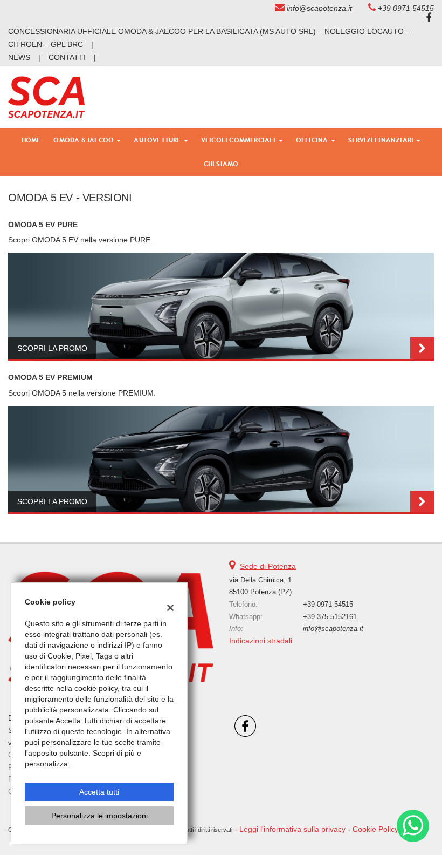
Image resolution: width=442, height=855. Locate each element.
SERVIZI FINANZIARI (382, 140)
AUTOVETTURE (158, 140)
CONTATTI (67, 57)
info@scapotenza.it (319, 8)
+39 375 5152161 (330, 617)
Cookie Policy (375, 829)
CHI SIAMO (221, 163)
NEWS (19, 57)
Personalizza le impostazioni (99, 815)
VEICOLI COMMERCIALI (239, 140)
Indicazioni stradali (260, 640)
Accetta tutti (99, 792)
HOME (31, 140)
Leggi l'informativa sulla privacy (292, 829)
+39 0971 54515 (406, 8)
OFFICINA (313, 140)
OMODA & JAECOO (84, 140)
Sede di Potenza (268, 566)
